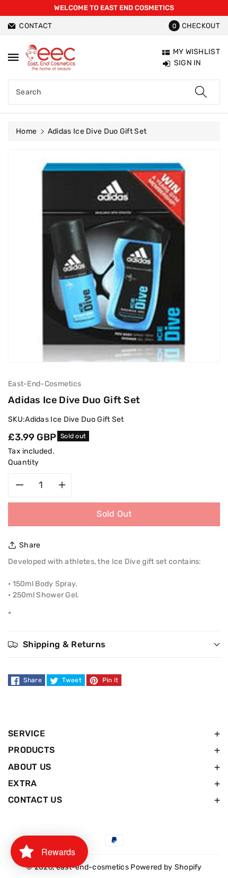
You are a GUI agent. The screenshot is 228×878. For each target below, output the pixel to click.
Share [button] (30, 545)
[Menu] (13, 57)
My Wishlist (196, 51)
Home (26, 131)
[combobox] (114, 92)
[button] (194, 25)
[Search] (201, 92)
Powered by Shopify (165, 867)
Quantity (23, 462)
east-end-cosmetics (92, 867)
